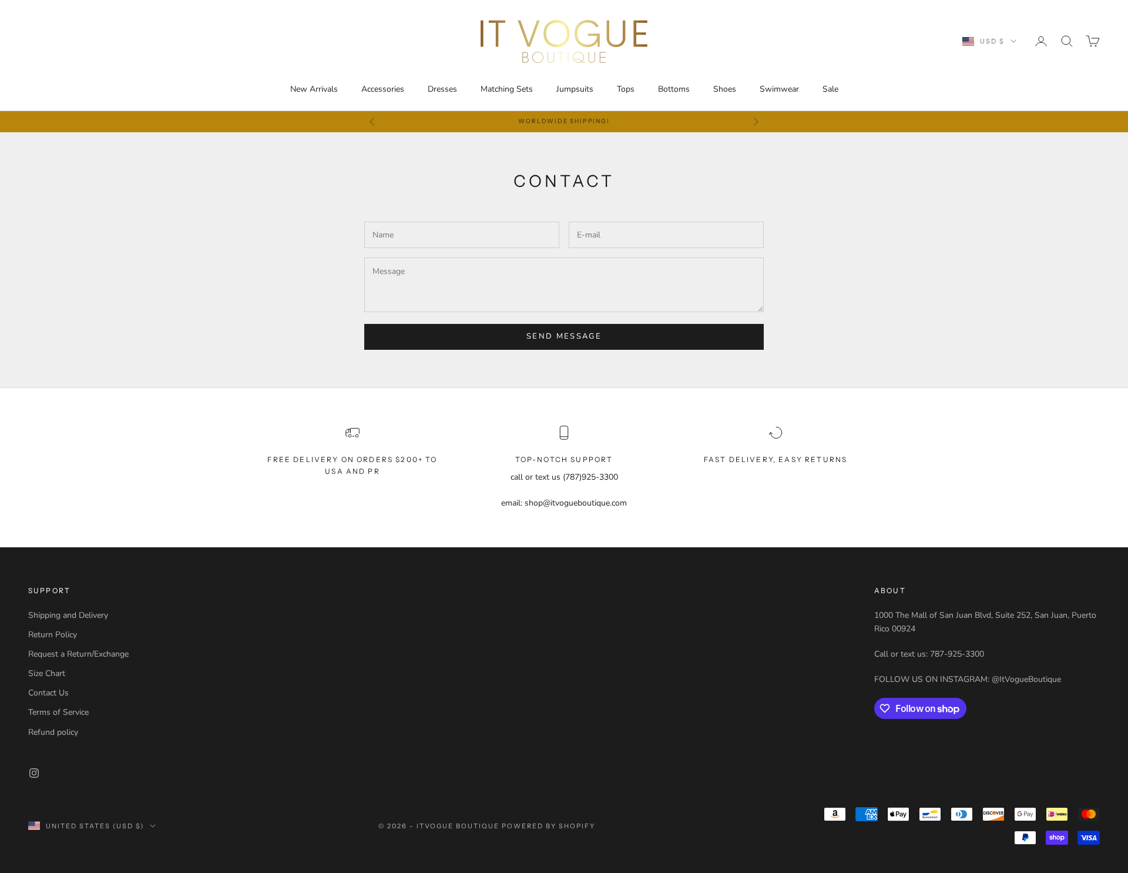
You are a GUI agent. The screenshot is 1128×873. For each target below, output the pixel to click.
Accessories (382, 89)
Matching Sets (507, 89)
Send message (564, 336)
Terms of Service (58, 712)
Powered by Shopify (548, 826)
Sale (830, 89)
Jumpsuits (574, 89)
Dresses (442, 89)
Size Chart (46, 673)
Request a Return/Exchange (78, 654)
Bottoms (674, 89)
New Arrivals (314, 89)
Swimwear (779, 89)
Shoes (724, 89)
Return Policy (52, 634)
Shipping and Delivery (68, 615)
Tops (625, 89)
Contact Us (48, 692)
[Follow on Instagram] (34, 773)
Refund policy (53, 732)
